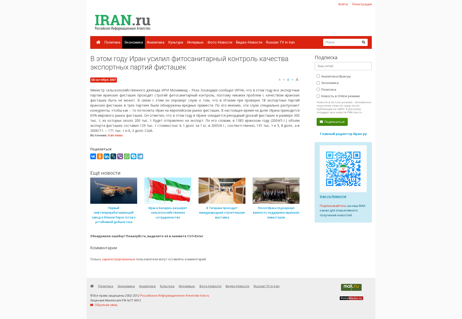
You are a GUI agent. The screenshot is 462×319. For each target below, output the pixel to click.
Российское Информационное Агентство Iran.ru (174, 295)
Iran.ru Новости (333, 196)
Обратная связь (106, 305)
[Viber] (120, 156)
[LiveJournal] (113, 156)
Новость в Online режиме (340, 96)
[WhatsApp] (127, 156)
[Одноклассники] (100, 156)
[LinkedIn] (106, 156)
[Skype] (133, 156)
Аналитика (155, 42)
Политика (112, 42)
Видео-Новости (249, 42)
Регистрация (362, 4)
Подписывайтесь (333, 206)
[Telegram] (140, 156)
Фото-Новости (219, 42)
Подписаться (334, 122)
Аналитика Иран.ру (336, 76)
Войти (343, 4)
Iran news (115, 135)
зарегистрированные (118, 259)
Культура (175, 42)
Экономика (133, 42)
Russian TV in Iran (280, 42)
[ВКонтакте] (93, 156)
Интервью (195, 42)
